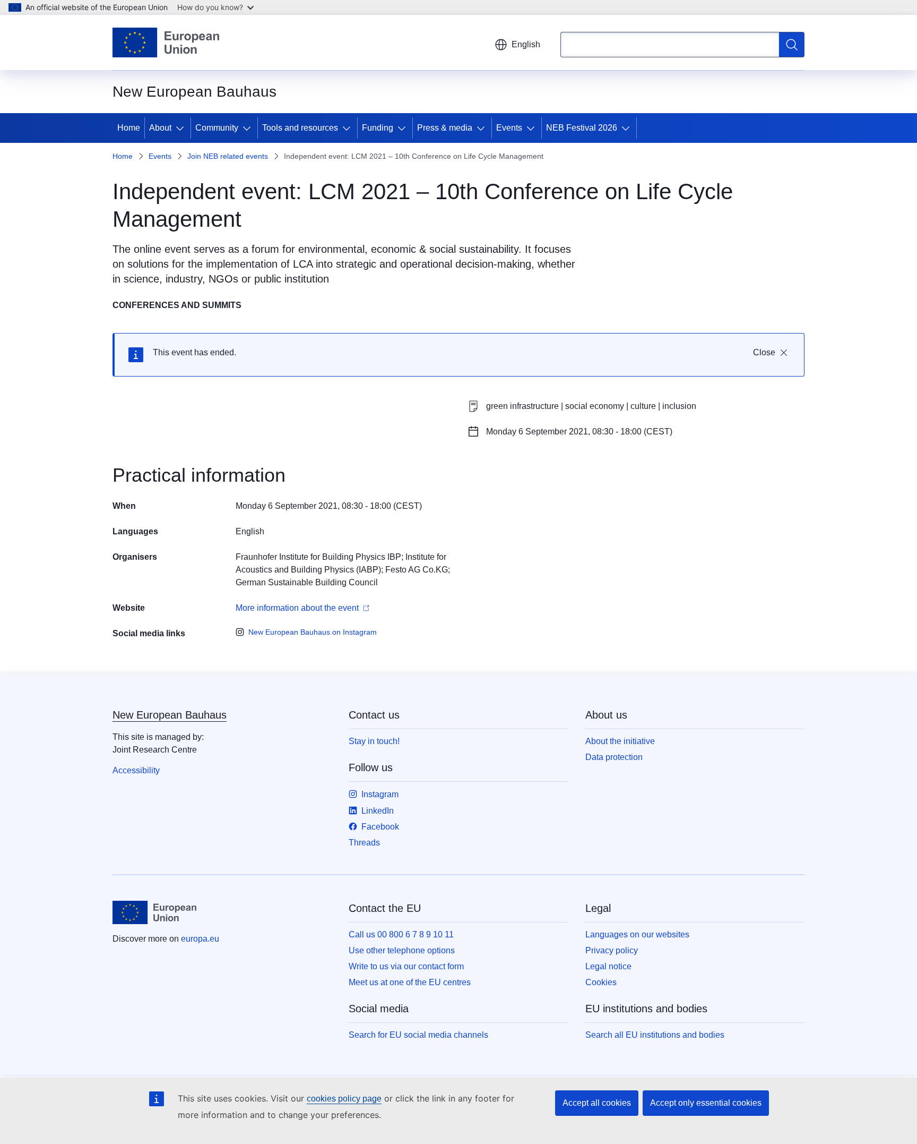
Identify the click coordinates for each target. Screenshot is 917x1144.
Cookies (601, 982)
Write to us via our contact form (406, 966)
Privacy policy (611, 950)
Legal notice (608, 966)
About (160, 127)
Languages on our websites (637, 934)
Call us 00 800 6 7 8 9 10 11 (401, 934)
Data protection (614, 757)
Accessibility (136, 770)
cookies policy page (344, 1098)
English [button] (526, 44)
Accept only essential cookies (706, 1102)
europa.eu (200, 938)
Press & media (444, 127)
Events (509, 127)
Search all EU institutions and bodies (654, 1034)
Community (216, 127)
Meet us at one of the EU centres (410, 982)
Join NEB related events (227, 156)
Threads (364, 842)
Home (128, 127)
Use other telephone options (402, 950)
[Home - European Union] (166, 42)
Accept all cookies (597, 1102)
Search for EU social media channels (418, 1034)
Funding (377, 127)
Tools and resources (300, 127)
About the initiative (620, 741)
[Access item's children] (182, 128)
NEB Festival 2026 (581, 127)
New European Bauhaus (170, 715)
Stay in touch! (374, 741)
